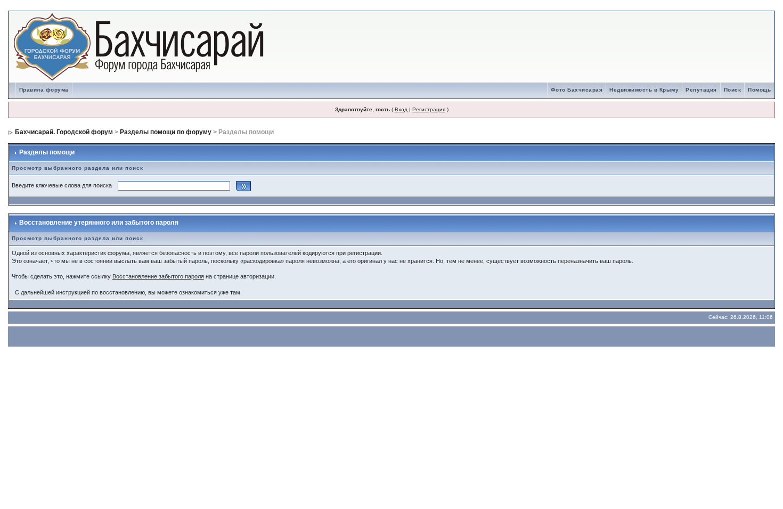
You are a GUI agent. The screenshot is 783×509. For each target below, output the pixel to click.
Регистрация (428, 109)
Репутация (701, 90)
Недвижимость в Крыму (644, 90)
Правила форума (44, 90)
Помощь (759, 90)
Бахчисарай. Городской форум (64, 132)
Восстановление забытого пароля (158, 276)
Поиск (732, 90)
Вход (401, 109)
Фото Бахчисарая (577, 90)
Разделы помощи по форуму (165, 132)
